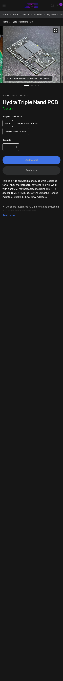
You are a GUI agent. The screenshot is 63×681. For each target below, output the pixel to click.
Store (15, 14)
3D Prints (38, 14)
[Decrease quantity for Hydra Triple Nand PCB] (5, 147)
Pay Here (51, 14)
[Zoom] (55, 30)
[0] (57, 5)
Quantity (7, 140)
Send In (25, 14)
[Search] (52, 5)
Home (5, 14)
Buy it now (31, 170)
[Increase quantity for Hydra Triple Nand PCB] (16, 147)
